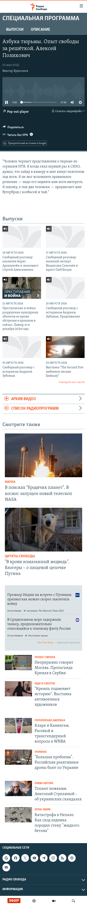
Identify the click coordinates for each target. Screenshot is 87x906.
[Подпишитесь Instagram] (53, 858)
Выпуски (14, 30)
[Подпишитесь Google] (6, 858)
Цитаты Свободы (20, 556)
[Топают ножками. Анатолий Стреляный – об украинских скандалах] (18, 788)
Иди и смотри (45, 683)
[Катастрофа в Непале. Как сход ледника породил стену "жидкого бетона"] (18, 814)
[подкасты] (34, 901)
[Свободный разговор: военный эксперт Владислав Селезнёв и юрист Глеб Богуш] (65, 237)
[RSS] (62, 858)
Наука (10, 482)
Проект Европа (45, 657)
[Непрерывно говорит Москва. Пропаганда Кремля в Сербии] (18, 662)
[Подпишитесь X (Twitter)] (25, 858)
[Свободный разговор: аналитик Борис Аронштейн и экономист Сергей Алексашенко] (21, 237)
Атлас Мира (43, 809)
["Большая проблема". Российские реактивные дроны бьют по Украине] (18, 757)
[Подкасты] (72, 858)
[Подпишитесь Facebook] (15, 858)
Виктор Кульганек (15, 71)
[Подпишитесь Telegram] (44, 858)
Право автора (44, 783)
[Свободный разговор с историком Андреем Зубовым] (21, 347)
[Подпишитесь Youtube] (34, 858)
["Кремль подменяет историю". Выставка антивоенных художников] (18, 688)
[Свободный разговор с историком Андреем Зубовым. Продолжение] (65, 288)
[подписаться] (6, 867)
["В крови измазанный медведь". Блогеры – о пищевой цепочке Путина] (43, 529)
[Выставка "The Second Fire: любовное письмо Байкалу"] (65, 347)
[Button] (13, 128)
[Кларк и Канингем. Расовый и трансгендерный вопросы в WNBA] (18, 725)
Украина (41, 752)
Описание (40, 30)
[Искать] (73, 901)
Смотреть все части (72, 382)
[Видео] (54, 901)
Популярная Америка (50, 720)
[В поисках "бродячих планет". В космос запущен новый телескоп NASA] (43, 455)
